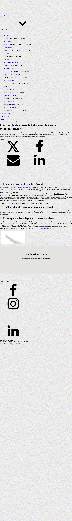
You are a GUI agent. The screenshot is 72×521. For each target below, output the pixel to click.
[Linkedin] (39, 166)
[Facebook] (39, 152)
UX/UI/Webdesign (9, 89)
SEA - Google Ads (9, 68)
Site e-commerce (8, 41)
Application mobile (9, 47)
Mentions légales (4, 345)
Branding (6, 53)
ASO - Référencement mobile (12, 74)
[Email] (13, 166)
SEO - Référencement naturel (12, 62)
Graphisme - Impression (10, 95)
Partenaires (13, 345)
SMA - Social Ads (9, 80)
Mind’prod (3, 195)
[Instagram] (36, 304)
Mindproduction (44, 228)
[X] (13, 152)
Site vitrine (6, 35)
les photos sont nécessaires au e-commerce (19, 187)
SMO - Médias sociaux (10, 107)
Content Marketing (9, 101)
